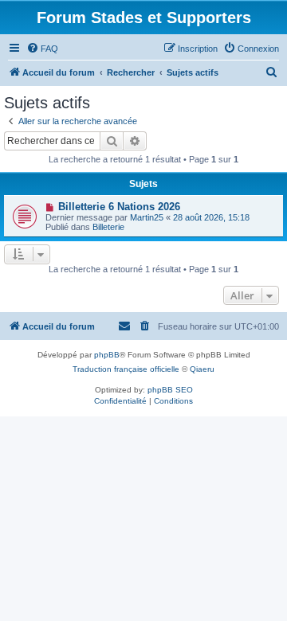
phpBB (107, 354)
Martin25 (146, 217)
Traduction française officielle (126, 369)
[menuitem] (42, 48)
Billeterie (108, 227)
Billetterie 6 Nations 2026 (119, 207)
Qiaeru (202, 369)
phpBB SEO (170, 389)
